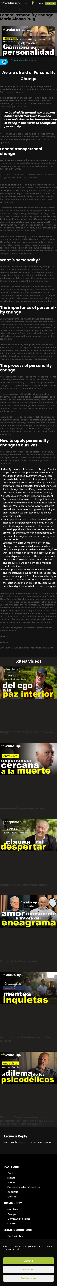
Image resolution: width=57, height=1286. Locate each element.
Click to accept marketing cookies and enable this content (28, 41)
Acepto (28, 1260)
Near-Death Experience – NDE (22, 808)
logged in (24, 1142)
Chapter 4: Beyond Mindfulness (23, 885)
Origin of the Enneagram (18, 961)
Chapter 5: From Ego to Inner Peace (26, 732)
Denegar (28, 1269)
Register (50, 3)
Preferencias (28, 1278)
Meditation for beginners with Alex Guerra (26, 1039)
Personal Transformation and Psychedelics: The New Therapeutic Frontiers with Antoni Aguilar (26, 1120)
